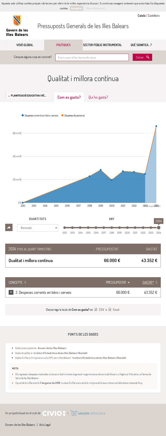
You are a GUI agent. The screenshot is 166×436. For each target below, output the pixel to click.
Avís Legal (45, 424)
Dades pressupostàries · (40, 348)
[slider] (158, 227)
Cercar (140, 57)
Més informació (95, 8)
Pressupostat (116, 282)
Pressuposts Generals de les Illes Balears (83, 26)
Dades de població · (51, 353)
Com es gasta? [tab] (69, 97)
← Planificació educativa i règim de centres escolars (28, 95)
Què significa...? (141, 45)
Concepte (16, 282)
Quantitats (37, 219)
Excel (115, 309)
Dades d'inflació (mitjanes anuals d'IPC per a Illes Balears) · (70, 357)
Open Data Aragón (87, 413)
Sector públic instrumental (102, 45)
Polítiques (63, 45)
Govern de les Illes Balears (17, 25)
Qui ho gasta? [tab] (98, 97)
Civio (53, 413)
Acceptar (76, 8)
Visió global (24, 45)
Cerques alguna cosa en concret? (32, 57)
